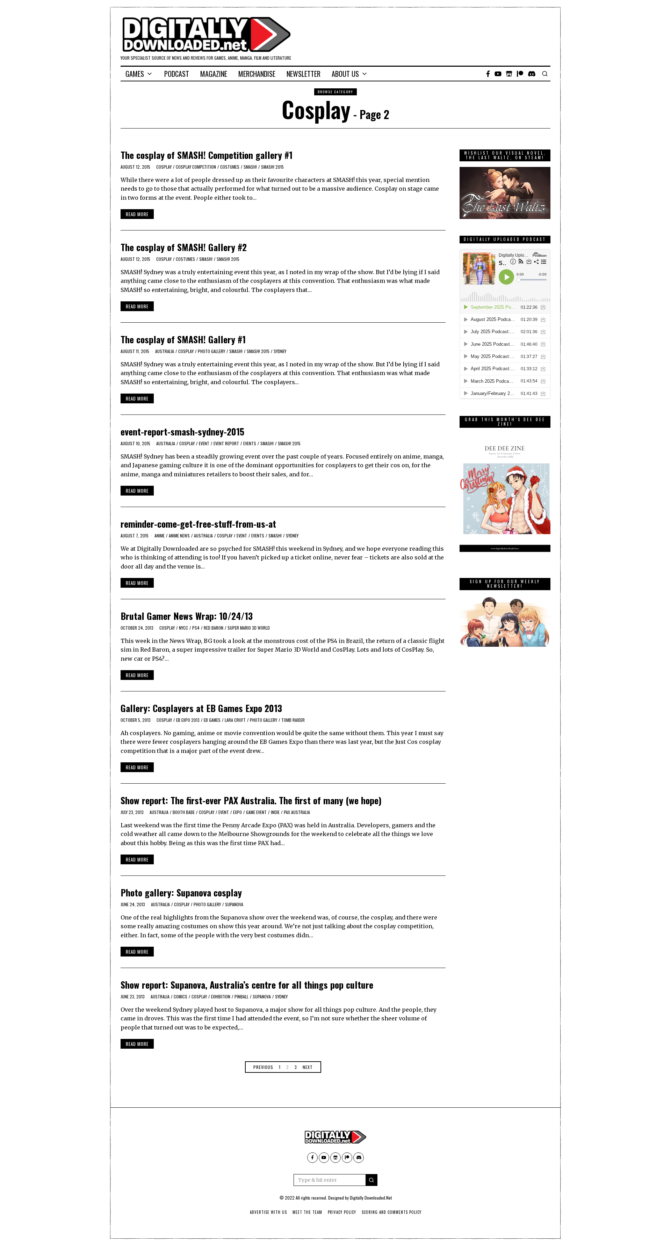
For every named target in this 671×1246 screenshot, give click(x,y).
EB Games (212, 720)
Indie (275, 812)
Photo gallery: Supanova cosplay (181, 892)
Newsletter (303, 73)
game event (256, 812)
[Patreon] (520, 73)
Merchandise (256, 73)
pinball (241, 996)
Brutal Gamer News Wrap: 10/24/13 (187, 616)
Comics (180, 996)
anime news (179, 535)
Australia (164, 351)
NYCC (183, 628)
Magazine (213, 73)
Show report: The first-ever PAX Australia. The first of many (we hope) (251, 800)
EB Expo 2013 (188, 720)
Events (249, 443)
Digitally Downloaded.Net (371, 1198)
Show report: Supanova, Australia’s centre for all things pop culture (247, 984)
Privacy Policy (342, 1212)
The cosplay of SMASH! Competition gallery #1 (207, 155)
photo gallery (211, 351)
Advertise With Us (268, 1212)
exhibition (220, 996)
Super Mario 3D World (249, 628)
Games (134, 73)
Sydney (280, 351)
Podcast (176, 73)
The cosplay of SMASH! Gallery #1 (183, 339)
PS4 (196, 628)
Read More (137, 214)
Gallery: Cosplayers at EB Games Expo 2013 (201, 708)
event (204, 443)
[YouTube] (498, 73)
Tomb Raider (293, 720)
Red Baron (213, 628)
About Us (345, 73)
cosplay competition (196, 167)
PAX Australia (297, 812)
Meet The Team (307, 1212)
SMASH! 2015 (272, 167)
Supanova (234, 904)
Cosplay (164, 167)
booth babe (184, 812)
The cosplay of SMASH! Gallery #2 (184, 247)
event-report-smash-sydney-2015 (182, 431)
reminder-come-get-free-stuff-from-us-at (198, 523)
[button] (371, 1180)
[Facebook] (488, 73)
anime (159, 535)
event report (226, 443)
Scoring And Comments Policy (391, 1212)
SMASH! (250, 167)
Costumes (229, 167)
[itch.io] (509, 73)
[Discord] (531, 73)
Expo (237, 812)
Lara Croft (235, 720)
